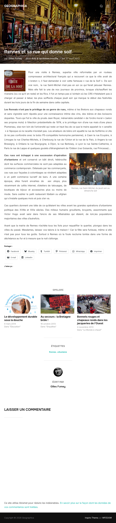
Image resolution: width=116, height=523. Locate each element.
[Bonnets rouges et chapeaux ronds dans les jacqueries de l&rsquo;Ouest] (94, 304)
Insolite (54, 58)
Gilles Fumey (15, 58)
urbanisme (62, 352)
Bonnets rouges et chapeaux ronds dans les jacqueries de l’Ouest (92, 320)
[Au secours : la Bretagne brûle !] (57, 304)
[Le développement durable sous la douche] (21, 304)
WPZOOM (107, 517)
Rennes (52, 352)
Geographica (15, 6)
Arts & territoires (41, 58)
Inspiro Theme (91, 517)
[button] (14, 80)
